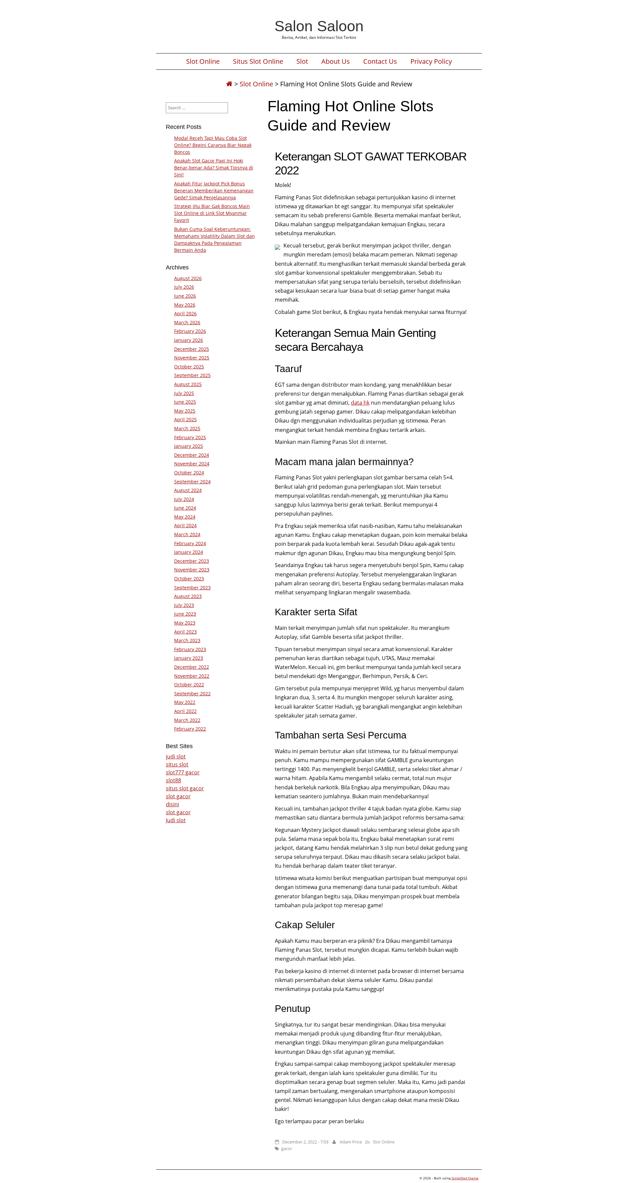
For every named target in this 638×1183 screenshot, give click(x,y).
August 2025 (188, 384)
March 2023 (187, 640)
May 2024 (184, 517)
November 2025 (191, 357)
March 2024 (187, 534)
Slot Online (203, 61)
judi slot (176, 756)
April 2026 (185, 313)
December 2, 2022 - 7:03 (305, 1142)
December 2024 (191, 455)
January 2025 (188, 446)
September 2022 (192, 693)
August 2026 (188, 278)
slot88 (173, 780)
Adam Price (351, 1142)
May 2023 (184, 623)
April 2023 (185, 632)
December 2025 (191, 349)
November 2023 (191, 569)
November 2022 (191, 676)
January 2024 (188, 552)
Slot (302, 61)
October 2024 (189, 472)
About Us (335, 61)
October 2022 (189, 684)
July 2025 (184, 393)
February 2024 (190, 543)
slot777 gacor (183, 772)
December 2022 (191, 667)
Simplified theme (465, 1178)
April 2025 (185, 419)
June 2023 (185, 614)
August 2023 (188, 596)
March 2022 (187, 720)
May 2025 (184, 411)
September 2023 (192, 587)
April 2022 (185, 711)
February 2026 (190, 331)
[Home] (229, 83)
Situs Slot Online (258, 61)
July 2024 (184, 499)
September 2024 (192, 481)
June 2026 (185, 296)
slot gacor (178, 796)
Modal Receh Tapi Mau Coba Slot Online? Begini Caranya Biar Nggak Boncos (213, 145)
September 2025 (192, 375)
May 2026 (184, 305)
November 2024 (191, 463)
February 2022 (190, 729)
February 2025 (190, 437)
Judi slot (176, 820)
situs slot (177, 764)
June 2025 (185, 402)
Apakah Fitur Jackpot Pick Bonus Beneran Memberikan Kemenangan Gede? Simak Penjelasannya (214, 190)
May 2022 (184, 702)
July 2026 (184, 287)
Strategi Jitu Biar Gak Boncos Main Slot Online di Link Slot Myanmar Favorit (212, 213)
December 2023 (191, 561)
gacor (286, 1148)
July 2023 (184, 605)
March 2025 (187, 428)
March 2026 (187, 322)
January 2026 (188, 340)
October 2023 (189, 578)
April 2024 (185, 525)
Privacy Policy (431, 61)
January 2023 (188, 658)
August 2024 (188, 490)
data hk (360, 402)
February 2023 (190, 649)
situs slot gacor (185, 788)
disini (172, 804)
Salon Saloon (319, 26)
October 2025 (189, 366)
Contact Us (380, 61)
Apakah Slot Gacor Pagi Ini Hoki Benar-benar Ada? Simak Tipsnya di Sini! (213, 167)
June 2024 (185, 508)
